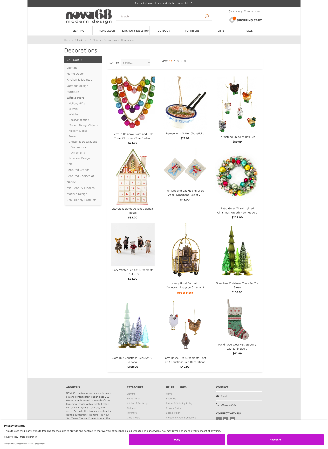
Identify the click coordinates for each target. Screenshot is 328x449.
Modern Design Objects (83, 125)
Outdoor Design (77, 85)
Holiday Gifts (77, 103)
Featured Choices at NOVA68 (80, 179)
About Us (171, 398)
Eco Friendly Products (81, 200)
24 (177, 61)
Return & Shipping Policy (179, 403)
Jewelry (74, 108)
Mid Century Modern (81, 188)
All (185, 61)
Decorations (78, 147)
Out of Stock (185, 292)
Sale (250, 30)
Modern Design (77, 194)
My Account (254, 11)
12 (170, 61)
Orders (235, 11)
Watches (74, 114)
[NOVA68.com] (89, 16)
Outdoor (164, 30)
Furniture (192, 30)
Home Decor (107, 30)
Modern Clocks (78, 130)
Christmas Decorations (105, 39)
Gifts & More (81, 39)
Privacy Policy (173, 407)
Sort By (114, 62)
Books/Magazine (79, 119)
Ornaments (78, 152)
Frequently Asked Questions (181, 417)
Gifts (221, 30)
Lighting (78, 30)
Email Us (225, 396)
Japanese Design (79, 158)
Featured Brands (78, 169)
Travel (72, 136)
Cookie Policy (173, 412)
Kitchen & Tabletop (135, 30)
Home (67, 39)
